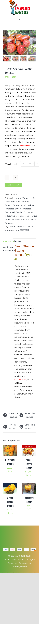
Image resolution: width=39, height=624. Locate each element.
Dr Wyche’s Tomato (10, 462)
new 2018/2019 (22, 230)
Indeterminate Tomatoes (17, 216)
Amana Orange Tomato (10, 502)
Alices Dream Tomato (28, 464)
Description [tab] (7, 241)
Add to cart (13, 185)
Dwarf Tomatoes (23, 209)
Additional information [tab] (7, 249)
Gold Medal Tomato (29, 500)
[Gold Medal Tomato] (29, 485)
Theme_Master (19, 567)
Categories (18, 205)
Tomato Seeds (11, 164)
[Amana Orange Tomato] (10, 485)
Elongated (10, 212)
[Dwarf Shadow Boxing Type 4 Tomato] (19, 42)
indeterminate (26, 146)
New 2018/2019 (22, 219)
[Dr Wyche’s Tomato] (10, 447)
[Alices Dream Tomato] (29, 447)
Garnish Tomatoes (24, 212)
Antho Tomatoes (24, 198)
